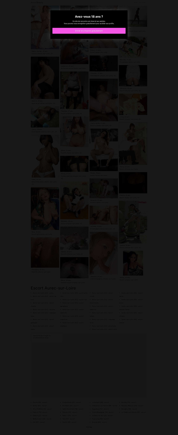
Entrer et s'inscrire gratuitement (89, 31)
